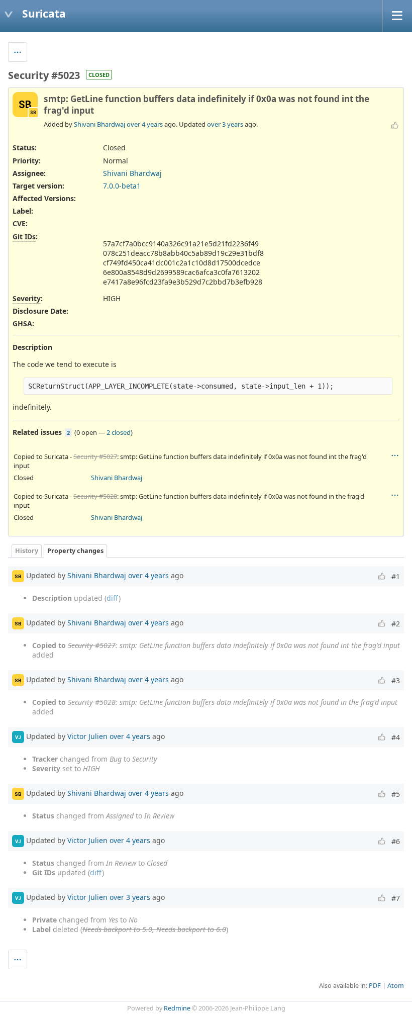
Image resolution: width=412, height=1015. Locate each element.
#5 (395, 794)
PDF (375, 985)
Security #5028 (95, 496)
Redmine (177, 1008)
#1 (395, 576)
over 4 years (145, 124)
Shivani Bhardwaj (99, 124)
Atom (395, 985)
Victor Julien (87, 736)
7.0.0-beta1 (122, 186)
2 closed (119, 432)
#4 (395, 737)
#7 (395, 898)
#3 (395, 680)
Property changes (75, 550)
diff (113, 598)
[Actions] (394, 455)
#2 (395, 623)
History (26, 550)
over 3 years (225, 124)
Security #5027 (95, 456)
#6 (395, 841)
